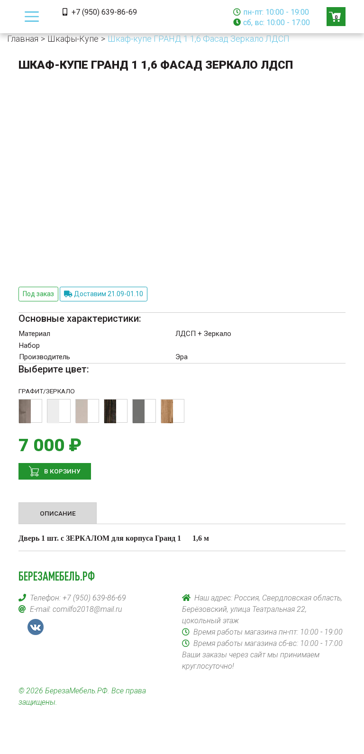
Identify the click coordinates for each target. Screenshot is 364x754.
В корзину (62, 471)
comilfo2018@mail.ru (87, 609)
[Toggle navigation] (31, 16)
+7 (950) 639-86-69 (103, 12)
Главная (22, 39)
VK (35, 627)
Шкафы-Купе (73, 39)
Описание (58, 513)
